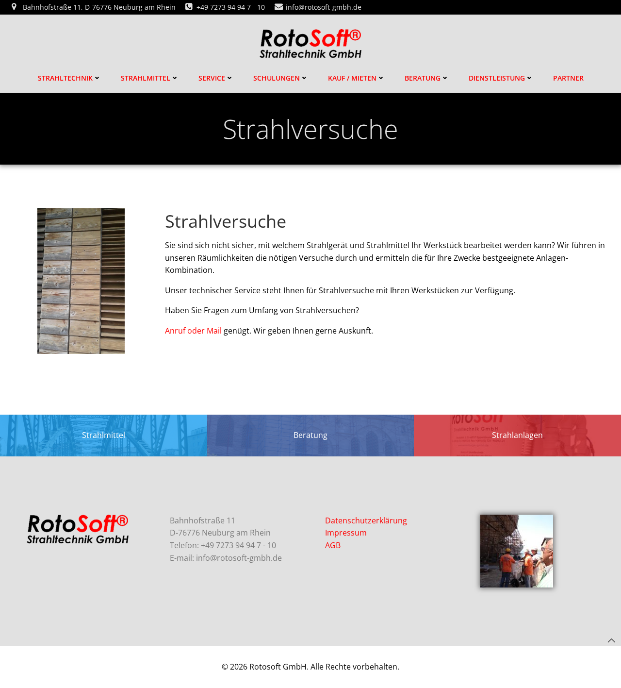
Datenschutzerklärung (366, 520)
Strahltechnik (65, 78)
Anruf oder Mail (193, 330)
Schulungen (276, 78)
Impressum (346, 532)
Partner (568, 78)
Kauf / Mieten (352, 78)
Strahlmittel (145, 78)
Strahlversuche (225, 221)
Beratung (423, 78)
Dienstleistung (497, 78)
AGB (333, 545)
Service (211, 78)
